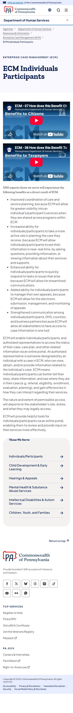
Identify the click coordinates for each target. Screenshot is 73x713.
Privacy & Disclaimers (29, 686)
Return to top (57, 541)
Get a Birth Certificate (16, 625)
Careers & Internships (16, 654)
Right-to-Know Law (15, 667)
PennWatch (10, 660)
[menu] (66, 10)
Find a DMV (9, 619)
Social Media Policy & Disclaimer (30, 689)
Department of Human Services (26, 20)
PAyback (8, 638)
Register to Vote (13, 612)
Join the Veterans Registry (18, 631)
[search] (58, 10)
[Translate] (49, 10)
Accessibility (9, 686)
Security (7, 689)
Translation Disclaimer (54, 686)
